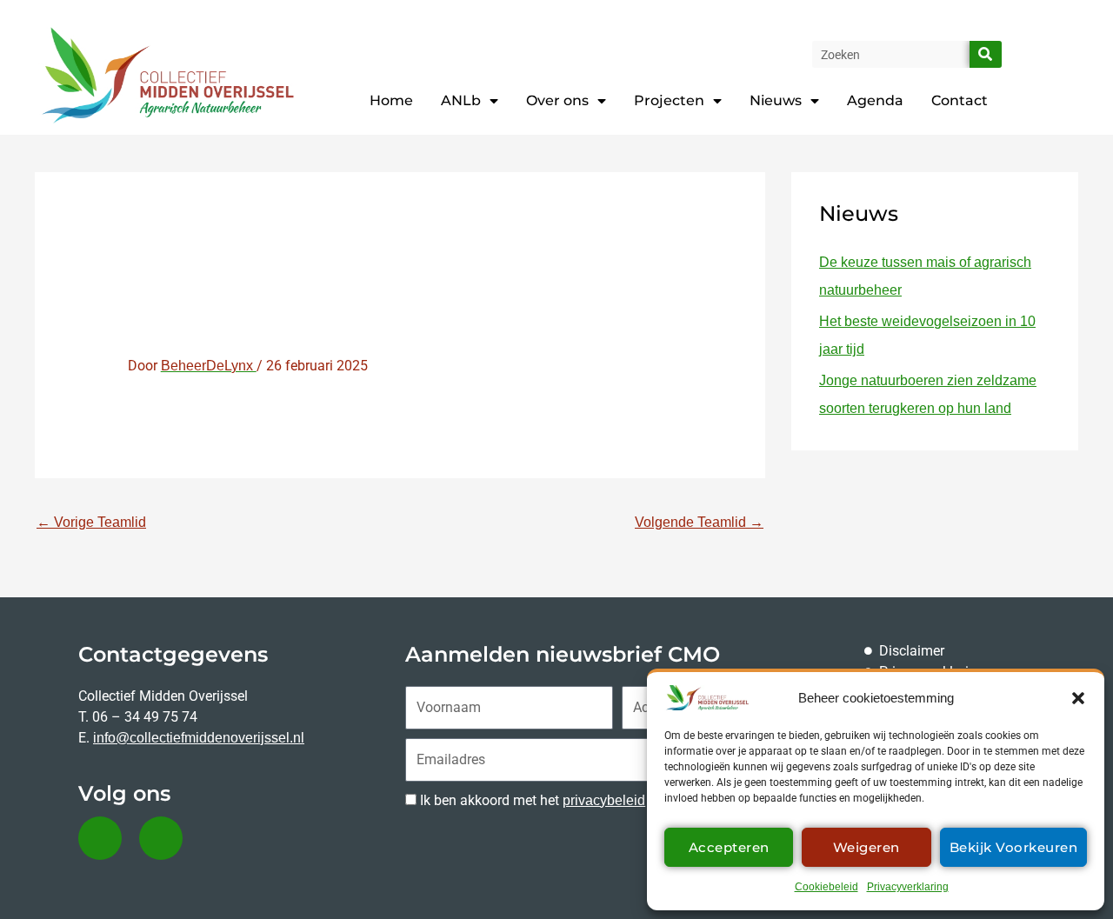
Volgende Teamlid (699, 522)
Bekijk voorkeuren (1014, 847)
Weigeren (866, 847)
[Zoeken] (986, 54)
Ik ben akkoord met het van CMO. (564, 800)
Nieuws (776, 100)
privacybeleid (604, 800)
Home (391, 100)
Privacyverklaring (908, 887)
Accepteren (729, 847)
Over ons (557, 100)
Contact (959, 100)
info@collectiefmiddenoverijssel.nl (198, 737)
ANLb (461, 100)
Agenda (875, 100)
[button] (1078, 698)
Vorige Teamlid (91, 522)
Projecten (669, 100)
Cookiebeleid (826, 887)
